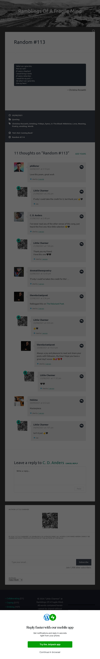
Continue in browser (50, 652)
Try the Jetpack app (50, 644)
